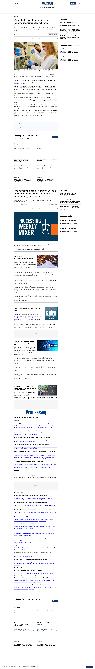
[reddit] (38, 38)
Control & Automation (24, 10)
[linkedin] (34, 38)
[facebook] (32, 38)
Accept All (89, 666)
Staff (15, 34)
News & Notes (17, 16)
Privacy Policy (35, 666)
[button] (15, 3)
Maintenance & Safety (36, 10)
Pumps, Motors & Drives (71, 10)
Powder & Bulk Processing (58, 10)
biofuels (37, 77)
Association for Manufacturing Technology (32, 316)
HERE (26, 300)
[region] (47, 666)
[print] (57, 38)
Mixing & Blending (46, 10)
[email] (40, 38)
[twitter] (36, 38)
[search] (17, 3)
